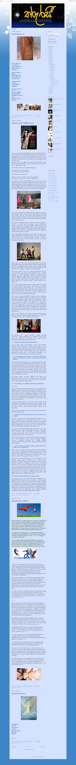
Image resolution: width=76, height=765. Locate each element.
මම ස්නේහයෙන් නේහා (52, 195)
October (51, 67)
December (52, 64)
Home (29, 746)
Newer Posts (14, 746)
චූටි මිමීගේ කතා (50, 173)
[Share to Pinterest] (39, 115)
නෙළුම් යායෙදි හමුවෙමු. (57, 115)
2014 (50, 90)
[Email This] (34, 115)
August (51, 70)
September (52, 69)
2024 (50, 51)
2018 (50, 60)
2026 (50, 48)
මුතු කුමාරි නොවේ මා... (19, 693)
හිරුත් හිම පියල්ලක (56, 132)
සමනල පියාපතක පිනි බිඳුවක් (53, 197)
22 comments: (29, 686)
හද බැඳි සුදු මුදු (55, 126)
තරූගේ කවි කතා (51, 178)
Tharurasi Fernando (53, 41)
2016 (50, 63)
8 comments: (29, 493)
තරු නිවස (14, 28)
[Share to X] (36, 115)
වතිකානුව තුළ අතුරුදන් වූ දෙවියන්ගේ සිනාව (57, 144)
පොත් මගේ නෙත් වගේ (52, 192)
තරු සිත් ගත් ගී (50, 175)
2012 (50, 93)
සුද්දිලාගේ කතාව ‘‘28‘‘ (56, 121)
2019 (50, 58)
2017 (50, 61)
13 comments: (29, 115)
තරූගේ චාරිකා (50, 183)
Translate (56, 35)
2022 (50, 54)
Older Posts (43, 746)
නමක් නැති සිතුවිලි (17, 687)
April (51, 75)
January (51, 86)
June (51, 73)
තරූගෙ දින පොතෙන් (17, 495)
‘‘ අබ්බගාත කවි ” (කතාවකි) (52, 200)
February (52, 78)
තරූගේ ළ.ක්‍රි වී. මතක (25, 495)
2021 (50, 55)
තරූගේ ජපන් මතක (51, 185)
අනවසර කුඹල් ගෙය (18, 34)
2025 (50, 49)
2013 (50, 91)
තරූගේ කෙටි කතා (51, 182)
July (51, 72)
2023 (50, 52)
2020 (50, 57)
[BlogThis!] (35, 115)
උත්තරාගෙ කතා (50, 171)
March (51, 76)
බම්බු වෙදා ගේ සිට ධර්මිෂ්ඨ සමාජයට (23, 123)
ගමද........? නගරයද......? (57, 137)
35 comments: (29, 741)
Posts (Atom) (31, 749)
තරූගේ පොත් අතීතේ (51, 187)
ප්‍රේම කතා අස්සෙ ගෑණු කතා (20, 501)
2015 (50, 88)
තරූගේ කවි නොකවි (17, 117)
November (52, 66)
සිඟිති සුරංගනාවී (50, 199)
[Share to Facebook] (38, 115)
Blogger (43, 756)
